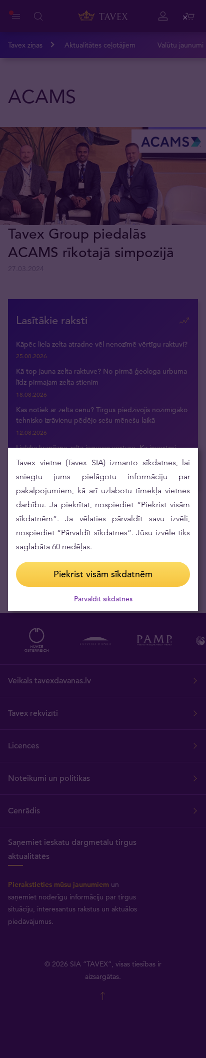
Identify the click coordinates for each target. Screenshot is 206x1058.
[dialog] (103, 529)
